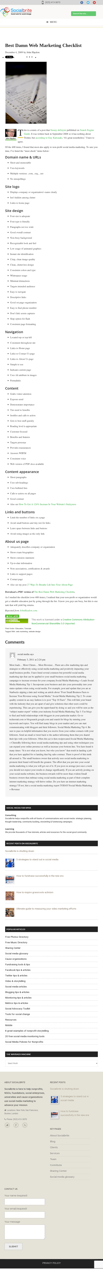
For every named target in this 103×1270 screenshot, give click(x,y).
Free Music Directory (16, 942)
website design (35, 631)
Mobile (8, 1025)
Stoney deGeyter (58, 130)
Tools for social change (17, 1014)
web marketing (22, 631)
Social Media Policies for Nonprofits (24, 1041)
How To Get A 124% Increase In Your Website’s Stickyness (47, 504)
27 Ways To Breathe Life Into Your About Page (50, 584)
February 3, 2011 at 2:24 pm (31, 659)
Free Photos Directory (16, 936)
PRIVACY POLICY (51, 1263)
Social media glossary (16, 953)
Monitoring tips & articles (18, 997)
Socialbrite (16, 11)
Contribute (56, 1165)
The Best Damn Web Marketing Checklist (54, 591)
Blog (52, 1141)
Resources (10, 1019)
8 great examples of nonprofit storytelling (27, 1030)
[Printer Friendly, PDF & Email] (12, 616)
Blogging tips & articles (17, 992)
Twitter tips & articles (16, 975)
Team (53, 1159)
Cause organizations (16, 958)
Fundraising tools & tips (17, 964)
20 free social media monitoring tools (24, 1036)
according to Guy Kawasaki (49, 137)
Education (19, 628)
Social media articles (16, 986)
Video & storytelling (15, 981)
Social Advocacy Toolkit (17, 1008)
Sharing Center (13, 948)
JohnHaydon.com (28, 610)
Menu (53, 22)
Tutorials (27, 628)
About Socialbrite (59, 1135)
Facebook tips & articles (18, 970)
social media (23, 654)
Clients (54, 1147)
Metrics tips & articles (16, 1003)
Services (55, 1153)
